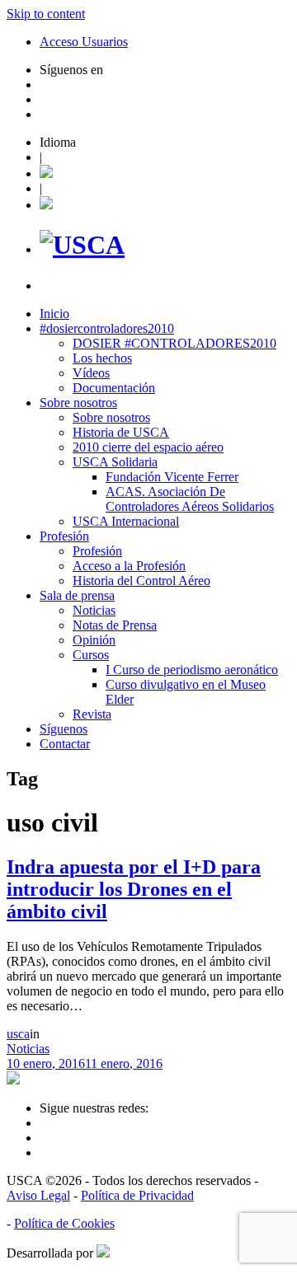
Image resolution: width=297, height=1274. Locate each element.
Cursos (91, 655)
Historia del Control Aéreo (141, 581)
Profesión (64, 536)
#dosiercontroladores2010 (107, 328)
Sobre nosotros (78, 403)
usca (18, 1034)
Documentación (114, 388)
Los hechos (102, 358)
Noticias (94, 610)
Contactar (65, 744)
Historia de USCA (121, 432)
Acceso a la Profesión (129, 566)
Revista (92, 714)
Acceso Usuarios (84, 42)
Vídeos (91, 373)
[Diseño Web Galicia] (103, 1253)
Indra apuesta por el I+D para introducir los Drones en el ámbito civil (134, 889)
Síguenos (63, 729)
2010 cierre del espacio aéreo (148, 447)
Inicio (54, 314)
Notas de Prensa (115, 625)
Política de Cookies (64, 1223)
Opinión (94, 640)
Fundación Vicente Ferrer (172, 477)
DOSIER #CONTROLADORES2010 (174, 343)
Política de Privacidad (137, 1195)
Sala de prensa (77, 595)
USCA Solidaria (115, 462)
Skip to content (46, 14)
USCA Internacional (126, 521)
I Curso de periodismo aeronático (192, 670)
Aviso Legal (38, 1195)
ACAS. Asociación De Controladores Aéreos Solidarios (190, 499)
